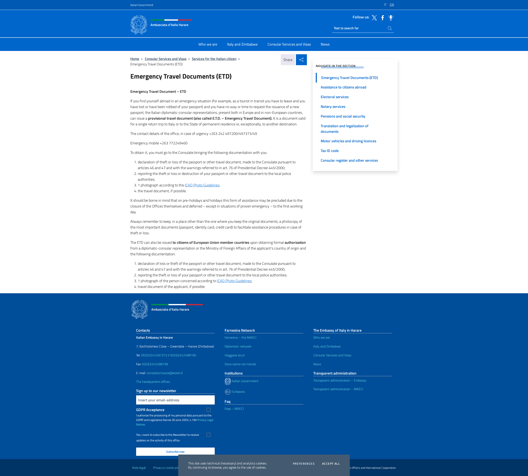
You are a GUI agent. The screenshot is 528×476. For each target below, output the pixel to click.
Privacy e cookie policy (167, 467)
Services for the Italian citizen (214, 58)
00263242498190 (183, 355)
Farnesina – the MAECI (240, 337)
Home (134, 58)
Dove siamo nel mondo (240, 364)
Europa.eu (238, 391)
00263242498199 (155, 364)
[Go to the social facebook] (381, 17)
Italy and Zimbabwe (327, 346)
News (317, 364)
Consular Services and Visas (165, 58)
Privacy (201, 420)
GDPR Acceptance (150, 409)
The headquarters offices (153, 381)
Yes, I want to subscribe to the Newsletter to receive (167, 434)
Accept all (331, 463)
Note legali (139, 467)
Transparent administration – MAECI (338, 388)
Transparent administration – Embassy (339, 380)
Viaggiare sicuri (235, 355)
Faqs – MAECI (234, 408)
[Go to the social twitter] (373, 17)
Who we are (321, 337)
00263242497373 (154, 355)
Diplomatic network (238, 346)
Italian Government (141, 5)
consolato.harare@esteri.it (165, 372)
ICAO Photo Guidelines (202, 185)
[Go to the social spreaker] (390, 17)
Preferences (304, 463)
